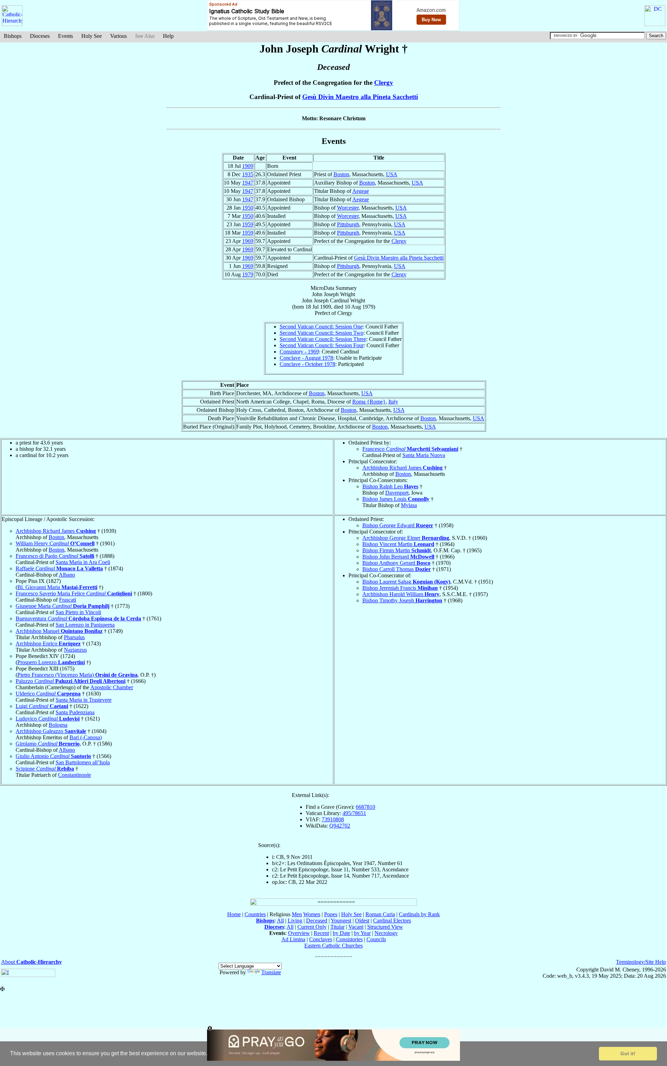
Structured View (385, 927)
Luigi (42, 706)
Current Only (312, 927)
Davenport (397, 493)
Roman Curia (380, 914)
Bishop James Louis (395, 499)
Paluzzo (70, 681)
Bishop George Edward (397, 525)
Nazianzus (75, 650)
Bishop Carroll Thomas (396, 569)
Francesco (410, 449)
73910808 (333, 819)
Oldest (362, 920)
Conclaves (320, 939)
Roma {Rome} (369, 402)
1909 (247, 166)
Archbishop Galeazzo (51, 731)
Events (65, 36)
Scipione (45, 769)
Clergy (383, 82)
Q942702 (339, 826)
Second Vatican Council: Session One (321, 326)
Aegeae (360, 191)
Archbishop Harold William (400, 594)
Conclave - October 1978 (307, 364)
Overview (299, 933)
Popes (330, 914)
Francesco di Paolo (55, 556)
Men (297, 914)
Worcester (348, 208)
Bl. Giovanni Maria (57, 587)
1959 (247, 224)
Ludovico (48, 719)
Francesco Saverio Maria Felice (74, 593)
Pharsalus (74, 637)
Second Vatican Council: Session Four (322, 345)
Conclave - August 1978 (306, 358)
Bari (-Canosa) (85, 737)
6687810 (365, 807)
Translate (271, 972)
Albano (67, 575)
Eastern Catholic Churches (333, 946)
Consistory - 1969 (299, 352)
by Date (341, 933)
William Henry (55, 543)
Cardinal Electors (392, 920)
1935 (247, 174)
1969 (247, 241)
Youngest (341, 920)
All (280, 920)
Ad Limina (293, 939)
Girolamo (48, 744)
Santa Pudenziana (75, 712)
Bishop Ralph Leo (390, 486)
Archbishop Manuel (59, 631)
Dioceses (40, 36)
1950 (247, 208)
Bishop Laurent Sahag (406, 582)
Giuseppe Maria (62, 606)
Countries (255, 914)
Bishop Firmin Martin (396, 550)
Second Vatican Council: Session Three (323, 339)
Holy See (91, 36)
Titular (337, 927)
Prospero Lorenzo (51, 662)
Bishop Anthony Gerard (396, 563)
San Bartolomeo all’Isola (83, 762)
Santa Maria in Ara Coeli (83, 562)
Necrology (386, 933)
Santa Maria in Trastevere (84, 700)
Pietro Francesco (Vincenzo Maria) (77, 675)
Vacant (355, 927)
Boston (341, 174)
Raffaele (59, 568)
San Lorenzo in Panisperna (85, 625)
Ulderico (48, 694)
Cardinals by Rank (419, 914)
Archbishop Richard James (402, 468)
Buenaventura (78, 618)
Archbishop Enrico (48, 643)
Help (168, 36)
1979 (247, 274)
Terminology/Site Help (641, 962)
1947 (247, 183)
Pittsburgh (348, 224)
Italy (393, 402)
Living (295, 920)
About (31, 962)
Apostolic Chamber (111, 687)
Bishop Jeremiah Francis (400, 588)
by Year (362, 933)
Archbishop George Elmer (405, 538)
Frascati (67, 600)
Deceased (316, 920)
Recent (321, 933)
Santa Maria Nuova (423, 455)
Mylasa (409, 505)
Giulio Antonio (53, 756)
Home (234, 914)
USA (391, 174)
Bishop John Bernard (398, 557)
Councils (376, 939)
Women (311, 914)
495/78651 (354, 813)
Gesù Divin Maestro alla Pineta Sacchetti (360, 96)
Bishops (13, 36)
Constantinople (74, 775)
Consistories (349, 939)
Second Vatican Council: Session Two (321, 333)
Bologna (58, 725)
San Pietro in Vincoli (78, 612)
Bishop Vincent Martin (398, 544)
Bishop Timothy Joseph (402, 600)
